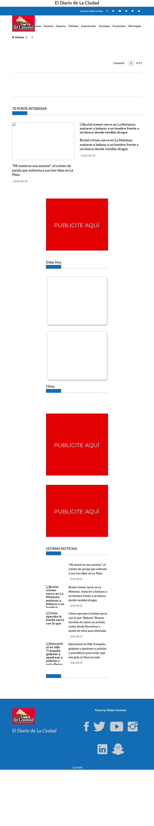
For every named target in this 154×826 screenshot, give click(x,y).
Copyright (77, 767)
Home (19, 37)
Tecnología (104, 26)
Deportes (61, 26)
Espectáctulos (88, 26)
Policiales (74, 26)
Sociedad (48, 26)
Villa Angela (134, 26)
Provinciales (118, 26)
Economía (36, 26)
